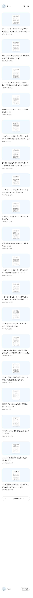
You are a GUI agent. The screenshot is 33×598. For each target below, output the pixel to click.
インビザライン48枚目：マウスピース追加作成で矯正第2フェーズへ (15, 486)
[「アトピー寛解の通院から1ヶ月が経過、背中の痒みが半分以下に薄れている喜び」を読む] (16, 341)
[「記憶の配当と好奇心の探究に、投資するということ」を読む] (16, 234)
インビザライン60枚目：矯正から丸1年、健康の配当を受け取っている (15, 271)
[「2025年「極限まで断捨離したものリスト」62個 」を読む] (16, 422)
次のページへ (17, 498)
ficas (9, 589)
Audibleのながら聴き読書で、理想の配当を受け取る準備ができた (15, 57)
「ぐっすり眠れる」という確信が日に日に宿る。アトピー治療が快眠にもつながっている (15, 298)
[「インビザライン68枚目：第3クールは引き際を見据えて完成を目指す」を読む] (16, 180)
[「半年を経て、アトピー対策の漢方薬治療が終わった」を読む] (16, 100)
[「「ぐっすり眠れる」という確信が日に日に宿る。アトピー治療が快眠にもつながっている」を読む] (16, 288)
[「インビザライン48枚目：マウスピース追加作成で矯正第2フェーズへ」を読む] (16, 475)
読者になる (25, 589)
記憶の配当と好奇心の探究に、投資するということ (15, 244)
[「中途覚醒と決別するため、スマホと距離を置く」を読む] (16, 207)
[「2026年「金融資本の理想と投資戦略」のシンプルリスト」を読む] (16, 395)
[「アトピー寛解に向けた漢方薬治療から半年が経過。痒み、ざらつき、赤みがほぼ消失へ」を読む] (16, 153)
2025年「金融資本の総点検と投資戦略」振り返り (14, 459)
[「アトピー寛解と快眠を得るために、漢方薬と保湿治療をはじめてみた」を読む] (16, 368)
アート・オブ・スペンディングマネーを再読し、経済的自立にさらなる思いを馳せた (15, 30)
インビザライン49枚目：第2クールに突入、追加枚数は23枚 (15, 325)
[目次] (24, 6)
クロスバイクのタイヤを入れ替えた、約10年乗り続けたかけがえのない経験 (15, 83)
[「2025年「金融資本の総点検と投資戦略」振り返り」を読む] (16, 448)
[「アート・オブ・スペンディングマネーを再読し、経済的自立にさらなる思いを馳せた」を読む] (16, 19)
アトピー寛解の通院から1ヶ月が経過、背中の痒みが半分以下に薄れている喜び (15, 352)
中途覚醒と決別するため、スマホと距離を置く (15, 218)
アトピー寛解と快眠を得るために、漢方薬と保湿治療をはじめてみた (15, 378)
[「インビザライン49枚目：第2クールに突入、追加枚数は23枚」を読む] (16, 314)
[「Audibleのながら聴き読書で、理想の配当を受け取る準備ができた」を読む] (16, 46)
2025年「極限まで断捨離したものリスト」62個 (15, 432)
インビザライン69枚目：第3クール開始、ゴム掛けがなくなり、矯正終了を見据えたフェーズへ (15, 137)
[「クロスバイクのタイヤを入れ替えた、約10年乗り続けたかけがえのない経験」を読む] (16, 73)
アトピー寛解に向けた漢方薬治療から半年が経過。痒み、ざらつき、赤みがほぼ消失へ (15, 164)
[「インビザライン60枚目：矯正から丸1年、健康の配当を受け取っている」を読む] (16, 261)
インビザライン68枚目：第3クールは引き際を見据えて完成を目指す (15, 191)
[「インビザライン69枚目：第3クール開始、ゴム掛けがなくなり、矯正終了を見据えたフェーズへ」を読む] (16, 127)
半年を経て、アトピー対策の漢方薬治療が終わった (15, 110)
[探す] (28, 6)
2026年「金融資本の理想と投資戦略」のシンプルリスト (15, 405)
